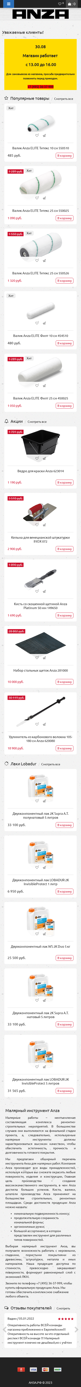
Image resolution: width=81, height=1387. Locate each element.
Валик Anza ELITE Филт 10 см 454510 (40, 336)
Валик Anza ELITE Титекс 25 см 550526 (40, 273)
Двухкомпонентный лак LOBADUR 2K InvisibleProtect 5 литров (40, 1081)
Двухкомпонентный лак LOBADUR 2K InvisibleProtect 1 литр (40, 882)
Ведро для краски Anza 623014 (40, 471)
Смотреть (63, 1308)
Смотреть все (63, 98)
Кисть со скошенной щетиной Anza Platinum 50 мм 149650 (40, 606)
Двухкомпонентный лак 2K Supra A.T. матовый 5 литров (41, 1015)
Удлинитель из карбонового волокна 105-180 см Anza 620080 (40, 739)
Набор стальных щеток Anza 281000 (40, 670)
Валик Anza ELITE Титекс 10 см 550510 (40, 148)
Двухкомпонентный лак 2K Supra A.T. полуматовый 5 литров (41, 815)
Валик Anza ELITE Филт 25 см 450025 (40, 398)
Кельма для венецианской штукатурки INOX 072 (40, 539)
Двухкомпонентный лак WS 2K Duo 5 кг (40, 946)
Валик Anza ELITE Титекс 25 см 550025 (40, 210)
